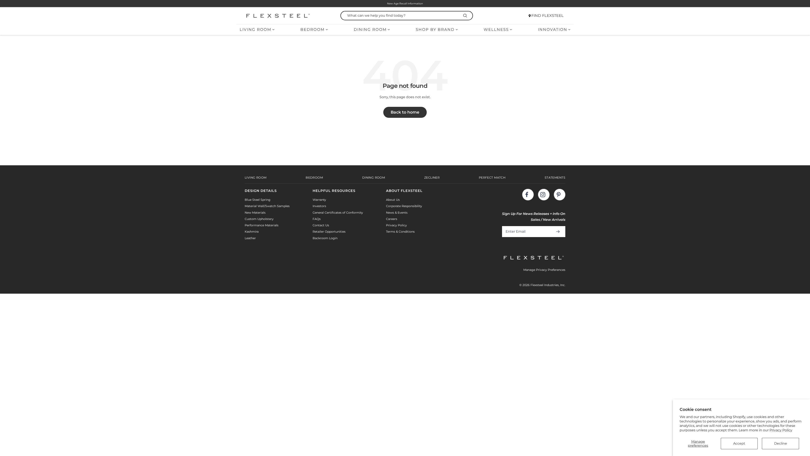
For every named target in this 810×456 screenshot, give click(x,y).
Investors (319, 206)
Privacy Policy (781, 430)
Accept (739, 443)
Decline (780, 443)
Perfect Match (492, 177)
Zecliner (432, 177)
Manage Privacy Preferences (544, 270)
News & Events (397, 212)
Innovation (552, 29)
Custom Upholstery (259, 219)
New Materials (255, 212)
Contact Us (321, 225)
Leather (250, 238)
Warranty (319, 200)
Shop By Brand (435, 29)
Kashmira (252, 231)
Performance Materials (261, 225)
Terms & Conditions (400, 231)
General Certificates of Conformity (338, 212)
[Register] (558, 231)
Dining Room (370, 29)
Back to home (405, 112)
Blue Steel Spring (257, 200)
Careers (391, 219)
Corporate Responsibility (404, 206)
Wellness (496, 29)
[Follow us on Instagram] (543, 194)
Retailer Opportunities (329, 231)
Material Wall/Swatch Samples (267, 206)
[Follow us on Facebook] (528, 194)
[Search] (465, 16)
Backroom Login (325, 238)
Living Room (255, 29)
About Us (393, 200)
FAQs (317, 219)
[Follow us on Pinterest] (559, 194)
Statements (555, 177)
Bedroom (312, 29)
